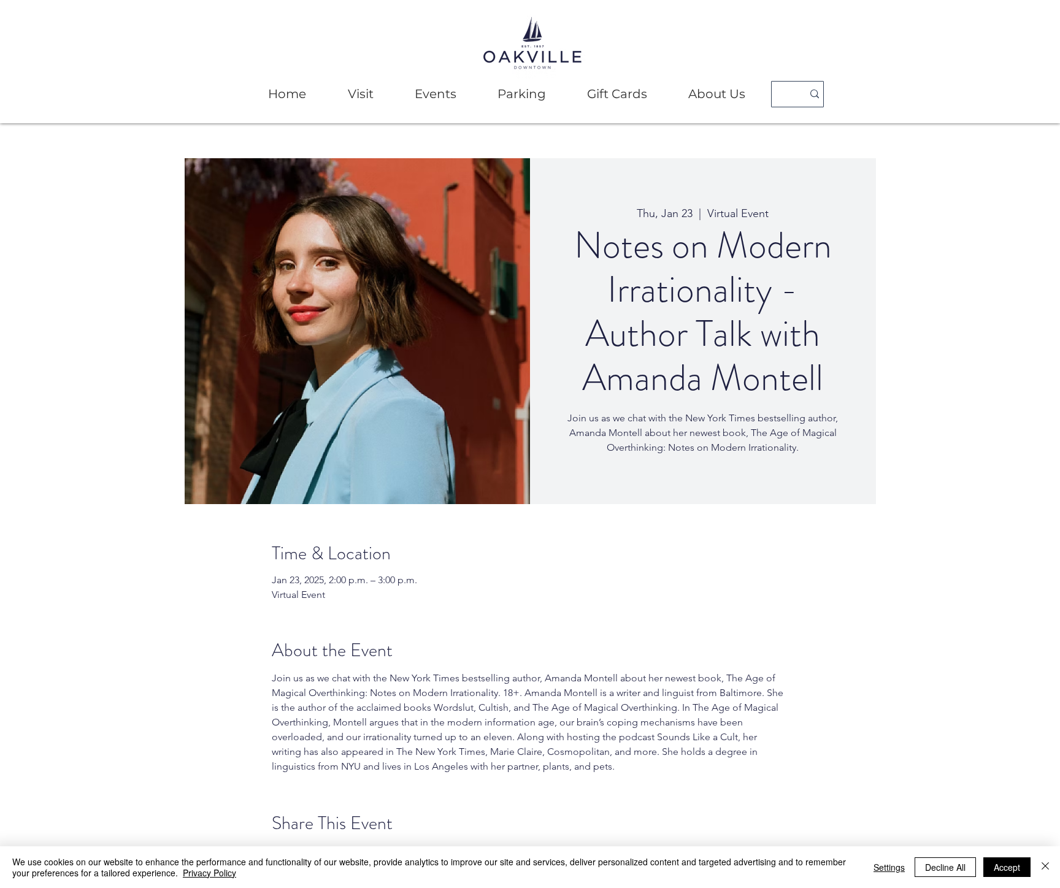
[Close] (1045, 867)
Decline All (945, 867)
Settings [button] (889, 867)
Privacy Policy (209, 873)
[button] (360, 94)
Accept (1007, 867)
